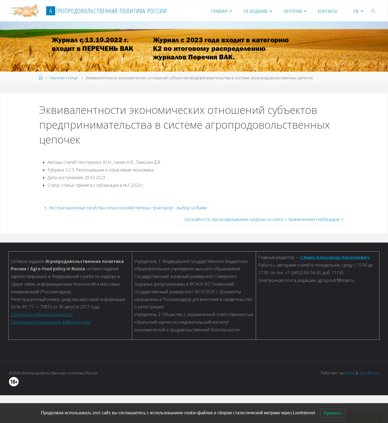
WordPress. (369, 372)
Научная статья (63, 77)
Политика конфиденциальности (42, 314)
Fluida (348, 372)
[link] (373, 10)
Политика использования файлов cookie (50, 322)
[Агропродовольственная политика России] (25, 11)
